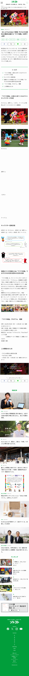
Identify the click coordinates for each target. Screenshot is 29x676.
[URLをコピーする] (25, 44)
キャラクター (23, 39)
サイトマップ (14, 662)
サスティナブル (12, 39)
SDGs (3, 39)
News (15, 650)
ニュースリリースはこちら (14, 654)
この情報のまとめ (8, 86)
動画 (18, 39)
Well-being (14, 646)
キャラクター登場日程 (9, 77)
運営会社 (14, 660)
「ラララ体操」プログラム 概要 (12, 84)
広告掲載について (14, 656)
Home (2, 6)
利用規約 (14, 657)
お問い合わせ (14, 653)
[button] (4, 44)
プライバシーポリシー (14, 659)
